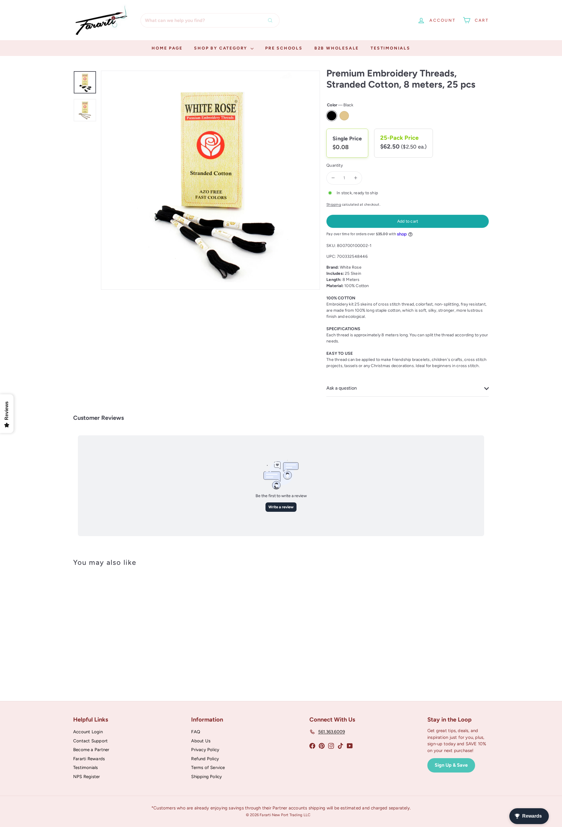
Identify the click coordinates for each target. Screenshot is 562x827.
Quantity (334, 165)
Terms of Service (208, 767)
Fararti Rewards (89, 758)
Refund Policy (205, 758)
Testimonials (390, 48)
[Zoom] (210, 180)
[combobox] (210, 20)
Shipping (333, 204)
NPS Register (86, 776)
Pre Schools (284, 48)
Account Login (88, 731)
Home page (167, 48)
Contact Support (90, 741)
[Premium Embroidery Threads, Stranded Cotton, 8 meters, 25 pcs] (105, 627)
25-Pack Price (399, 137)
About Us (200, 741)
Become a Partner (91, 749)
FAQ (195, 731)
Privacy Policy (205, 749)
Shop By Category (221, 48)
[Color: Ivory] (95, 641)
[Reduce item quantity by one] (333, 178)
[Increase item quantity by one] (355, 178)
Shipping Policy (206, 776)
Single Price (347, 138)
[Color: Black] (83, 641)
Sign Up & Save (451, 765)
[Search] (272, 20)
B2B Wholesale (336, 48)
